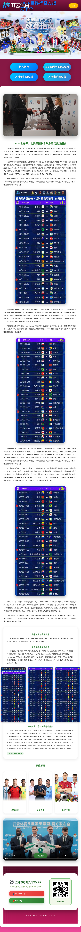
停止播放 (40, 856)
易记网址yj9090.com (57, 66)
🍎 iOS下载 (17, 901)
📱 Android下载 (19, 894)
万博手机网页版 (24, 76)
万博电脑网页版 (57, 76)
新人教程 (24, 66)
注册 (73, 6)
